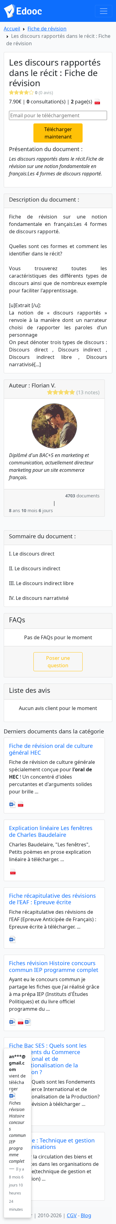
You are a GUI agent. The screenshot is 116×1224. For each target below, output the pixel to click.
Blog (86, 1215)
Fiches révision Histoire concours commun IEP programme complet (53, 966)
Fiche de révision (47, 28)
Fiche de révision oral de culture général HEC (51, 749)
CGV (72, 1215)
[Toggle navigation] (103, 11)
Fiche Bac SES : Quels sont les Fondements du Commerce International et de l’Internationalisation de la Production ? (48, 1059)
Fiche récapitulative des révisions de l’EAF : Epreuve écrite (52, 899)
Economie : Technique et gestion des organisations (52, 1144)
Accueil (12, 28)
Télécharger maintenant (58, 133)
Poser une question (58, 662)
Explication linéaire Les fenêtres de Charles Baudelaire (50, 831)
